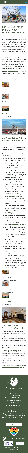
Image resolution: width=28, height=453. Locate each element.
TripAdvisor (11, 405)
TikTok (21, 405)
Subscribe (14, 424)
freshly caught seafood (15, 200)
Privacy (18, 402)
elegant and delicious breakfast (10, 357)
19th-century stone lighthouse (13, 258)
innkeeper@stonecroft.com (14, 400)
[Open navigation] (2, 2)
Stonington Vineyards (18, 224)
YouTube (16, 405)
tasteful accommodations (9, 70)
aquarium (9, 174)
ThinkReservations (13, 449)
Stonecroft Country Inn (10, 66)
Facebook (6, 405)
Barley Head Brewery (10, 212)
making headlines (16, 193)
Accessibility (11, 402)
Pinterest (14, 405)
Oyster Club (20, 198)
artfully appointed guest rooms (12, 350)
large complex (15, 229)
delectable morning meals (11, 71)
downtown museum (15, 182)
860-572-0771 (14, 399)
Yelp (19, 405)
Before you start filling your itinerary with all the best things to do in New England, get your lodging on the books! (14, 367)
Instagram (9, 405)
